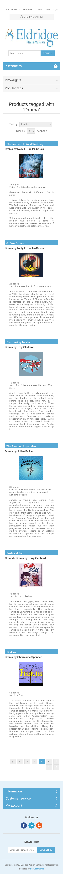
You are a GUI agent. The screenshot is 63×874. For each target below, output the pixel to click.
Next (49, 767)
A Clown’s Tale (14, 243)
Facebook (24, 825)
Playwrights (13, 9)
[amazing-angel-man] (31, 479)
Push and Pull (14, 553)
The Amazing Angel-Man (20, 446)
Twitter (31, 825)
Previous (20, 761)
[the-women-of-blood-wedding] (31, 177)
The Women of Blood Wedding (24, 144)
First (13, 761)
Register (28, 9)
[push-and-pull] (31, 586)
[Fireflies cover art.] (31, 685)
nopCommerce (37, 869)
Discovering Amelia (17, 342)
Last (56, 767)
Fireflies (10, 652)
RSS (39, 825)
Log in (39, 9)
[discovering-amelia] (31, 375)
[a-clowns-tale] (31, 276)
